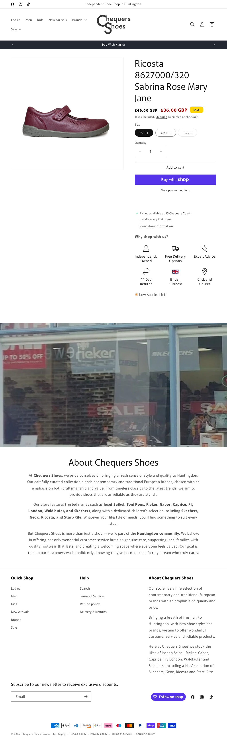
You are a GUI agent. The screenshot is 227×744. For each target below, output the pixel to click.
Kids (14, 604)
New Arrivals (20, 611)
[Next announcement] (214, 45)
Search (85, 588)
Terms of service (122, 733)
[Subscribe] (86, 696)
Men (14, 596)
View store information (156, 226)
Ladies (15, 588)
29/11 (144, 132)
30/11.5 (165, 132)
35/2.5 (190, 133)
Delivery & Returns (93, 611)
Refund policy (90, 604)
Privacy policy (98, 733)
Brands (16, 619)
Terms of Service (92, 596)
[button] (79, 19)
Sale (14, 627)
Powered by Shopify (54, 734)
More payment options (175, 190)
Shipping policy (145, 733)
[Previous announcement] (13, 45)
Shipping (161, 116)
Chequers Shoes (31, 734)
